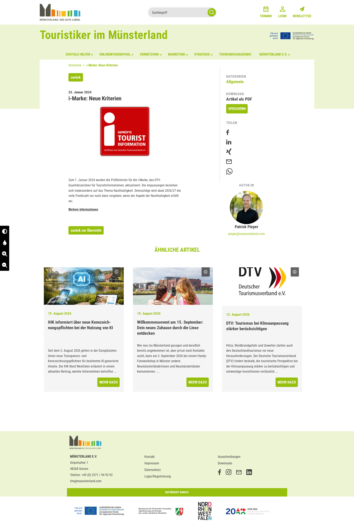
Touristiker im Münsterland (104, 35)
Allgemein (235, 81)
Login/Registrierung (157, 476)
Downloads (225, 463)
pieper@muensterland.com (246, 234)
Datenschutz (152, 470)
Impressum (151, 463)
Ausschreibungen (229, 457)
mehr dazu (108, 382)
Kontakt (149, 457)
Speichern (237, 109)
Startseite (74, 65)
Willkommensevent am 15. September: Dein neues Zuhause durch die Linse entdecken (170, 328)
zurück (76, 77)
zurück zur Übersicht (86, 230)
